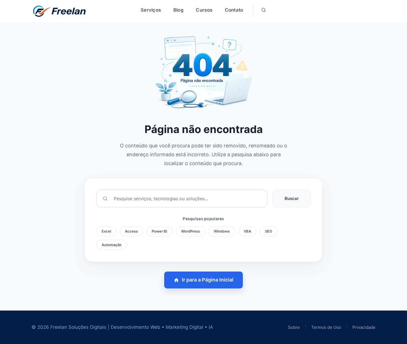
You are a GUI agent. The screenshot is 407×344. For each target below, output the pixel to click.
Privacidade (363, 327)
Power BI (159, 231)
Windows (222, 231)
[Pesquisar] (263, 11)
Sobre (294, 327)
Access (131, 231)
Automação (112, 245)
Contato (234, 10)
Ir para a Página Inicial (207, 280)
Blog (178, 10)
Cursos (204, 10)
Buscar (292, 198)
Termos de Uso (326, 327)
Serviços (151, 10)
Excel (106, 231)
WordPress (190, 231)
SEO (268, 231)
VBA (247, 231)
